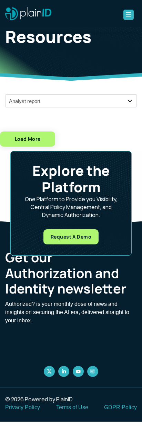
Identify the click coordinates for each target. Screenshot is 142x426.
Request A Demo (71, 236)
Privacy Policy (22, 407)
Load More (28, 139)
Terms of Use (72, 407)
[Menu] (128, 15)
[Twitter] (49, 371)
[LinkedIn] (63, 371)
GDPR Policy (120, 407)
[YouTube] (78, 371)
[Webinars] (92, 371)
